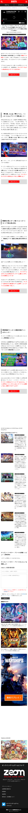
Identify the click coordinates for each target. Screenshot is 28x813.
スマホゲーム (21, 4)
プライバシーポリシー (6, 595)
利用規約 (24, 594)
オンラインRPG (22, 34)
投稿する (5, 598)
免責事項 (4, 794)
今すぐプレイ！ (14, 74)
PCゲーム (7, 4)
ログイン (10, 589)
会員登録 (6, 591)
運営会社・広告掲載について (8, 796)
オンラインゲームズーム (6, 7)
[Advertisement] (14, 95)
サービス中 (11, 34)
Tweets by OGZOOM (5, 738)
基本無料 (16, 34)
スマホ (16, 454)
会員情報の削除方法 (6, 788)
